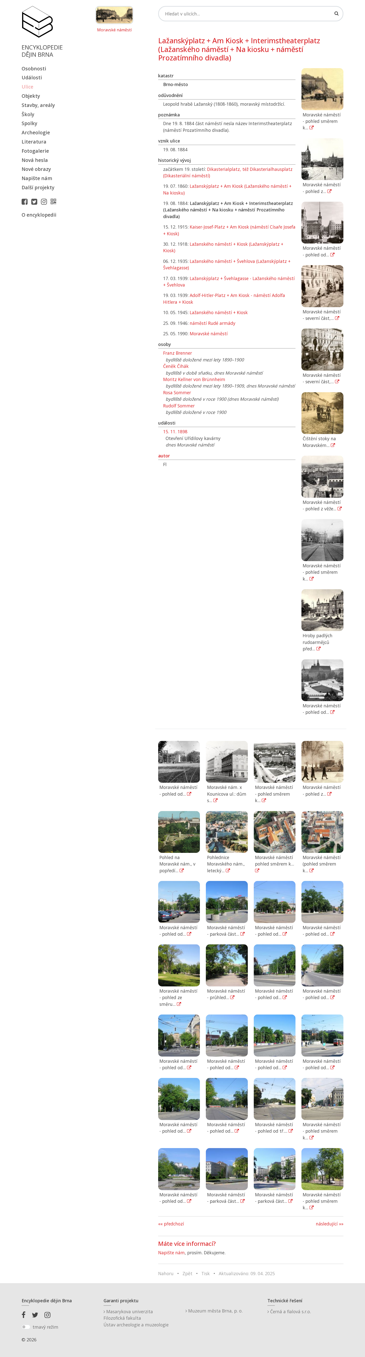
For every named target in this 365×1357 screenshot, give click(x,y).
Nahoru (166, 1273)
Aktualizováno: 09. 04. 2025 (247, 1273)
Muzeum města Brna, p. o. (215, 1311)
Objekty (31, 96)
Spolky (29, 123)
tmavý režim (45, 1327)
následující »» (329, 1224)
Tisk (205, 1273)
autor (164, 456)
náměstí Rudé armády (212, 323)
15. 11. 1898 (175, 432)
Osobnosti (34, 68)
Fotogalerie (35, 150)
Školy (28, 114)
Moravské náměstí (114, 30)
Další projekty (38, 187)
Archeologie (36, 132)
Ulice (27, 86)
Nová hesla (35, 160)
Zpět (187, 1273)
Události (32, 77)
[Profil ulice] (55, 201)
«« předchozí (171, 1224)
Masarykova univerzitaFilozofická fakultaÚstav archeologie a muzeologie (136, 1318)
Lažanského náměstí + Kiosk (219, 312)
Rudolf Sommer (179, 406)
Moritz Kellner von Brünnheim (194, 379)
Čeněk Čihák (176, 366)
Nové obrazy (36, 169)
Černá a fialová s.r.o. (290, 1311)
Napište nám (37, 178)
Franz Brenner (177, 353)
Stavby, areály (38, 105)
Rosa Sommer (177, 392)
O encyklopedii (39, 214)
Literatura (34, 141)
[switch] (26, 1327)
